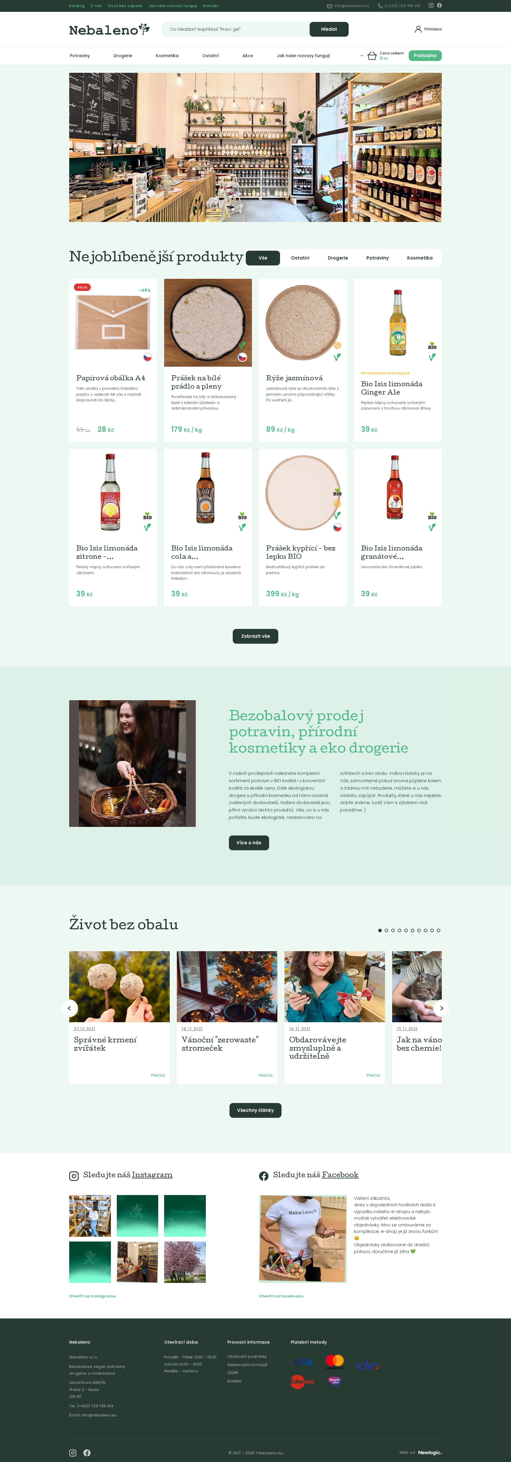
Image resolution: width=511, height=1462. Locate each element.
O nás (96, 5)
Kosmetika (167, 56)
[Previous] (69, 1008)
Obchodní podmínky (247, 1356)
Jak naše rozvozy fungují (173, 5)
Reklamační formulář (247, 1365)
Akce (247, 56)
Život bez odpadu (125, 5)
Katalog (77, 5)
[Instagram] (431, 5)
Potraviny (80, 56)
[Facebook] (439, 5)
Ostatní (210, 56)
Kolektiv (234, 1381)
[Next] (442, 1008)
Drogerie (123, 56)
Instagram (152, 1175)
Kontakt (211, 5)
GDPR (232, 1373)
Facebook (340, 1175)
